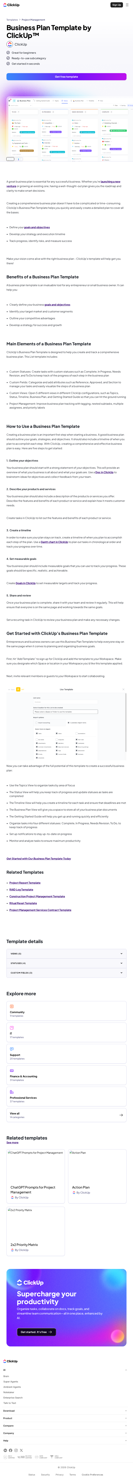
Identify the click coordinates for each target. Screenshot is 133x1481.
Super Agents (10, 1381)
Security (45, 1474)
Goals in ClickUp (26, 583)
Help (5, 1440)
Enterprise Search (13, 1397)
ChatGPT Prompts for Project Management (33, 1189)
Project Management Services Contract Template (40, 910)
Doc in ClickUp (104, 472)
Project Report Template (25, 882)
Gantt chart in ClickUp (54, 542)
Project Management (33, 19)
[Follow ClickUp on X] (21, 1450)
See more (12, 1142)
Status (31, 1474)
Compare (8, 1425)
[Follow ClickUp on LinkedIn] (5, 1450)
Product (7, 1418)
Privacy (60, 1474)
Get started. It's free (34, 1332)
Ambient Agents (12, 1387)
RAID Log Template (21, 889)
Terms (72, 1474)
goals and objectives (37, 227)
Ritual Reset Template (23, 903)
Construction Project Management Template (37, 896)
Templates (12, 19)
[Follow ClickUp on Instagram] (16, 1450)
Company (8, 1433)
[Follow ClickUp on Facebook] (11, 1450)
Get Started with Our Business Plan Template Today (38, 858)
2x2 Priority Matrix (24, 1245)
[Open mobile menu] (127, 4)
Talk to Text (9, 1403)
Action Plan (81, 1187)
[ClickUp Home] (11, 4)
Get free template (66, 76)
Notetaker (8, 1392)
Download (9, 1410)
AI (4, 1369)
